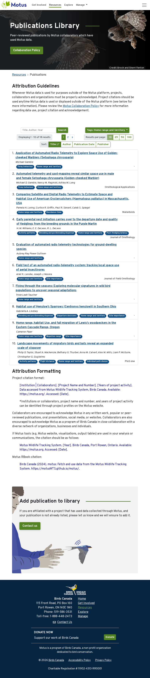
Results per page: (96, 137)
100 (129, 137)
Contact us (29, 526)
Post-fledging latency (117, 233)
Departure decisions (66, 316)
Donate (110, 637)
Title (53, 144)
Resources (55, 5)
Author (67, 144)
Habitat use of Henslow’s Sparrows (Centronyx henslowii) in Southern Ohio (66, 307)
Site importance (54, 279)
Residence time (53, 212)
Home (82, 599)
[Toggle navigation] (144, 5)
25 (116, 137)
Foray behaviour (25, 167)
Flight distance (47, 361)
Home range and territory (49, 167)
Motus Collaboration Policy (81, 106)
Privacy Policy (103, 660)
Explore (68, 5)
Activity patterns (27, 233)
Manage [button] (80, 5)
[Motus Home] (14, 5)
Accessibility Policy (79, 660)
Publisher (103, 144)
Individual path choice (97, 361)
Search (62, 130)
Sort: (44, 144)
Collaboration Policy (26, 50)
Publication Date (84, 144)
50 (122, 137)
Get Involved (39, 5)
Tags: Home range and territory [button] (106, 130)
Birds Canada (56, 660)
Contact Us (64, 622)
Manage (83, 616)
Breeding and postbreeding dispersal (56, 233)
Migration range (53, 336)
